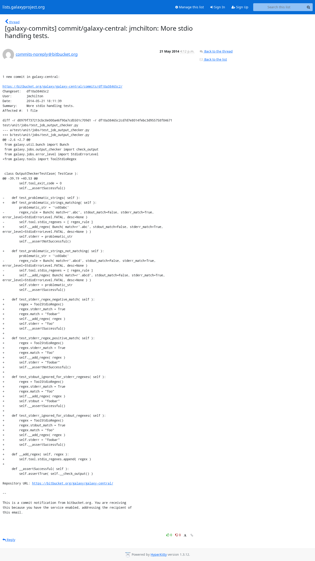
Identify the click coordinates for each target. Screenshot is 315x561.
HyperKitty (159, 554)
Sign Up (241, 7)
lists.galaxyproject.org (24, 7)
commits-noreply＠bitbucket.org (47, 54)
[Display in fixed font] (185, 535)
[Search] (308, 7)
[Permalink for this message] (191, 535)
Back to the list (215, 59)
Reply (10, 539)
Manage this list (191, 7)
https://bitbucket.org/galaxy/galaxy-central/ (72, 483)
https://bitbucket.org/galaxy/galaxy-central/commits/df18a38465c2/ (62, 86)
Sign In (219, 7)
